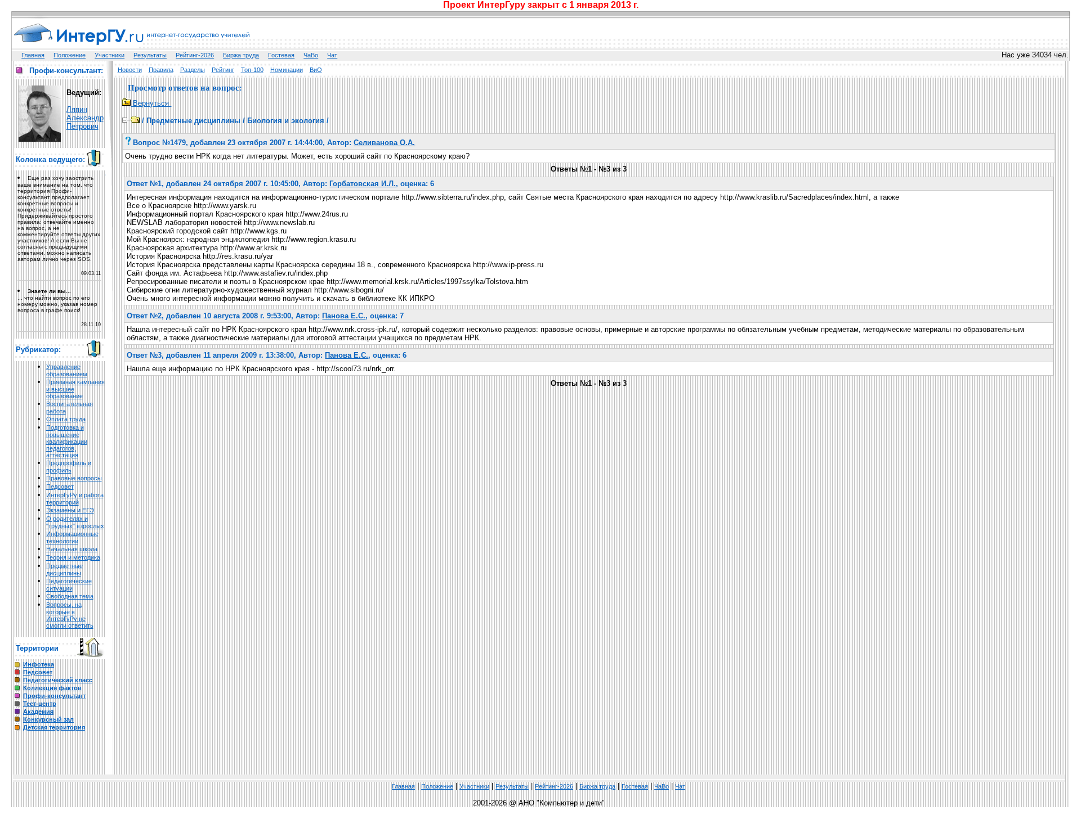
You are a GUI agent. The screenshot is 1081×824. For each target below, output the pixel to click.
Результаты (150, 55)
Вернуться (151, 103)
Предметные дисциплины (64, 569)
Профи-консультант (54, 695)
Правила (161, 69)
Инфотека (38, 664)
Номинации (286, 69)
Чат (332, 55)
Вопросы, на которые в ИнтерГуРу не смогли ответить (69, 615)
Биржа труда (241, 55)
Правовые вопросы (74, 478)
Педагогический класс (57, 680)
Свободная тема (69, 596)
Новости (130, 69)
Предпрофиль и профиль (68, 467)
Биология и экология (285, 120)
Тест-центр (39, 703)
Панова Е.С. (343, 316)
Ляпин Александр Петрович (85, 117)
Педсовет (60, 486)
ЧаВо (310, 55)
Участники (109, 55)
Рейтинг (223, 69)
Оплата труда (66, 419)
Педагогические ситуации (69, 585)
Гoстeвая (281, 55)
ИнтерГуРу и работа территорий (75, 499)
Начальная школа (71, 549)
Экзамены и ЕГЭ (70, 510)
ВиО (316, 69)
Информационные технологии (72, 537)
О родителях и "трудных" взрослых (75, 522)
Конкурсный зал (48, 719)
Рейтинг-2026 (195, 55)
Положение (69, 55)
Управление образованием (66, 370)
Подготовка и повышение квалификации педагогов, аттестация (66, 441)
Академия (38, 711)
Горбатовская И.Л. (362, 183)
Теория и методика (73, 557)
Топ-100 (252, 69)
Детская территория (54, 727)
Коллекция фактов (52, 688)
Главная (32, 55)
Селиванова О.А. (384, 142)
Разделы (192, 69)
